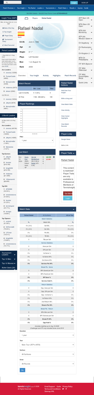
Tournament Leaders (6, 254)
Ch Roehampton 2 (85, 48)
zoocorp (8, 72)
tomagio (8, 211)
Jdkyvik (8, 103)
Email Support (50, 386)
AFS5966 (9, 189)
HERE (6, 66)
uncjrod (8, 221)
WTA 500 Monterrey (83, 31)
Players (35, 18)
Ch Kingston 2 (84, 53)
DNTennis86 (10, 227)
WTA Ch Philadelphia (83, 59)
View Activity (65, 110)
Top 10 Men (6, 259)
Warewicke (9, 147)
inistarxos (9, 87)
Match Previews (8, 8)
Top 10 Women (8, 263)
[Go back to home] (27, 18)
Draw (21, 360)
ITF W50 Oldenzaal (83, 69)
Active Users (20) (8, 268)
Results (72, 8)
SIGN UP (85, 2)
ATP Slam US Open (84, 19)
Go (22, 370)
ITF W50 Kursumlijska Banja (83, 76)
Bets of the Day (9, 28)
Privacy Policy (67, 386)
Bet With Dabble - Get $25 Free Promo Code (47, 13)
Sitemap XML (49, 391)
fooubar (8, 162)
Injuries (80, 8)
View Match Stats (67, 104)
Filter (21, 137)
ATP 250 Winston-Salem (84, 37)
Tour (21, 341)
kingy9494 (9, 168)
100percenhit (10, 179)
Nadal (33, 163)
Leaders (40, 8)
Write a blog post (66, 98)
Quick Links (83, 82)
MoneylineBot (10, 82)
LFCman (9, 232)
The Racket (31, 8)
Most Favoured (9, 45)
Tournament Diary (7, 40)
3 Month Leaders (8, 115)
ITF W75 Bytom (85, 64)
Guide (86, 8)
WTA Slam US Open (84, 25)
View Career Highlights (65, 117)
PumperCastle (10, 76)
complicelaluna (11, 195)
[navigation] (8, 144)
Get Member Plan (68, 193)
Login (74, 2)
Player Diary (8, 35)
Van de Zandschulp (35, 158)
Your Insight (21, 8)
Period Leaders (8, 50)
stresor (8, 91)
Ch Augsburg (84, 43)
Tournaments (50, 8)
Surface (22, 350)
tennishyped (10, 206)
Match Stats (62, 8)
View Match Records (65, 125)
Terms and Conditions (53, 389)
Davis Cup (26, 158)
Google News (65, 139)
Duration (23, 331)
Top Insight (7, 32)
